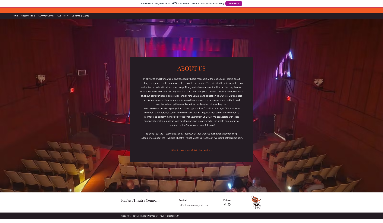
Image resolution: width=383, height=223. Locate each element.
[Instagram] (229, 204)
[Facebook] (224, 204)
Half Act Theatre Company (140, 200)
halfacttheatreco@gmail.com (194, 205)
